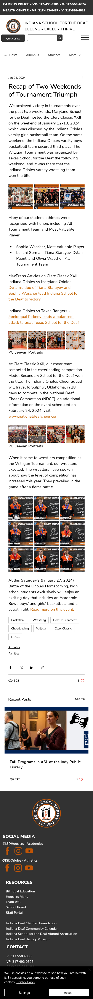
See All (80, 699)
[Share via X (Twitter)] (21, 667)
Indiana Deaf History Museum (28, 938)
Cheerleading (20, 628)
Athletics (54, 55)
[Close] (87, 972)
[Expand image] (20, 196)
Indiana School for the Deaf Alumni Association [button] (41, 933)
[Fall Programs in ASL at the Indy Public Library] (46, 730)
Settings (24, 992)
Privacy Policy (25, 982)
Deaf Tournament (65, 620)
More (72, 55)
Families (13, 653)
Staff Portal (14, 912)
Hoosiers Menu (17, 896)
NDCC (15, 637)
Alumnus (32, 55)
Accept (68, 992)
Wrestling (39, 620)
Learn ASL (13, 901)
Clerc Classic (63, 628)
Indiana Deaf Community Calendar (32, 928)
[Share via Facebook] (10, 667)
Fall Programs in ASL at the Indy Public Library (45, 764)
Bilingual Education (20, 890)
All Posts (10, 55)
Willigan (41, 628)
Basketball (18, 620)
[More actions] (82, 77)
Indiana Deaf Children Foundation (31, 922)
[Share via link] (42, 667)
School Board (16, 906)
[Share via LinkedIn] (32, 667)
